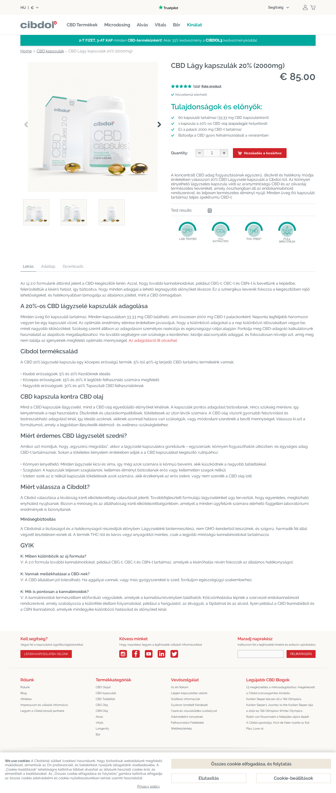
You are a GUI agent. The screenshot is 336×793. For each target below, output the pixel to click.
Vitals (99, 722)
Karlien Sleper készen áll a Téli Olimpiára (273, 699)
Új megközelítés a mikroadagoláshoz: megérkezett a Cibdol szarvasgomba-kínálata (280, 690)
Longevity (102, 728)
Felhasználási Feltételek (187, 722)
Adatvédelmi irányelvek (187, 716)
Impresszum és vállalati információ (44, 705)
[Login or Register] (305, 7)
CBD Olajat (103, 687)
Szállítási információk (185, 699)
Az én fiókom (179, 687)
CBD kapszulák (106, 693)
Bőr (98, 734)
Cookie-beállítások (293, 778)
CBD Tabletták (105, 699)
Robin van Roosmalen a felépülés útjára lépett (277, 716)
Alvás (99, 716)
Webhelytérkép (181, 728)
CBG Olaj (102, 705)
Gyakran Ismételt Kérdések (189, 705)
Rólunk (25, 687)
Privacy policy (148, 786)
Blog (23, 693)
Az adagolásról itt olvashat (153, 340)
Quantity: (179, 153)
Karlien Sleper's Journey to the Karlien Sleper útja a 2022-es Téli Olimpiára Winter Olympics (279, 708)
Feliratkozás (301, 654)
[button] (159, 125)
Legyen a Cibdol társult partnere (42, 711)
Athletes (26, 699)
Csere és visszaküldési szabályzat (194, 711)
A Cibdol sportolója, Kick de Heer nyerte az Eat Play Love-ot (277, 725)
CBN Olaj (102, 711)
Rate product (211, 86)
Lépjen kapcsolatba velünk (46, 654)
